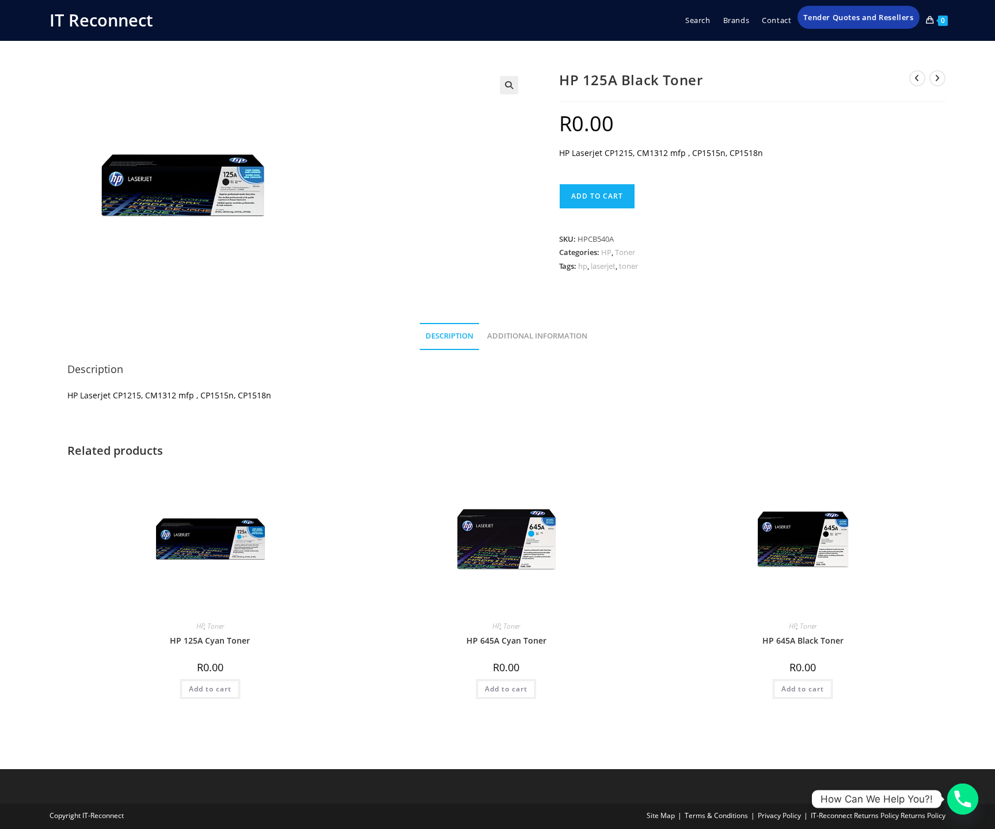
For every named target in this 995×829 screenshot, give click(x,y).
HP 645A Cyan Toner (506, 640)
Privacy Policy (779, 815)
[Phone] (962, 799)
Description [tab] (449, 336)
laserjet (603, 266)
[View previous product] (917, 78)
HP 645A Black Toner (803, 640)
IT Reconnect (101, 20)
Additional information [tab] (537, 336)
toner (628, 266)
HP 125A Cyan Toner (210, 640)
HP (606, 252)
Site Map (661, 815)
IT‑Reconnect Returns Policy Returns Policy (878, 815)
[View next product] (937, 78)
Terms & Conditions (716, 815)
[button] (509, 85)
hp (582, 266)
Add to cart (597, 196)
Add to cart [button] (210, 689)
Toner (625, 252)
